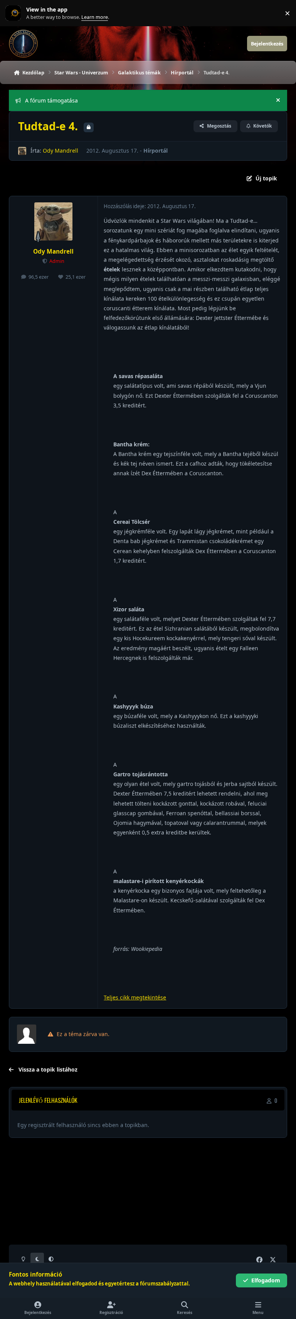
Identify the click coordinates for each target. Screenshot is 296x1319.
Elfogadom (265, 1280)
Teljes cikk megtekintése (135, 997)
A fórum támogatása (51, 100)
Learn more (15, 13)
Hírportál (155, 150)
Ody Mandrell (60, 150)
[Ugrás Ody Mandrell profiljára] (22, 151)
